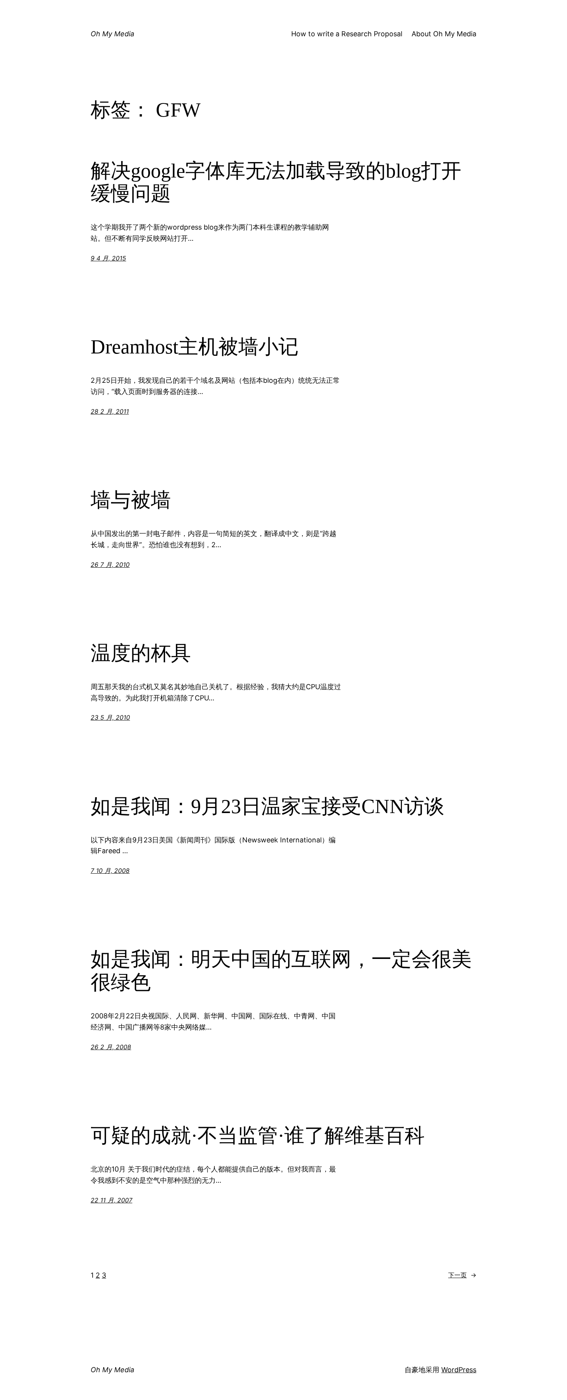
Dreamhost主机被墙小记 (195, 347)
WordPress (458, 1370)
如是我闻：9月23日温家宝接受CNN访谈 (267, 806)
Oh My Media (112, 34)
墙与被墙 (131, 500)
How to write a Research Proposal (346, 34)
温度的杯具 (141, 653)
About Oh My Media (444, 34)
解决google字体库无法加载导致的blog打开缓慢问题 (276, 182)
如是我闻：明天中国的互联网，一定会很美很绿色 (281, 970)
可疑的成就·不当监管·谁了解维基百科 (258, 1135)
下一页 (462, 1275)
